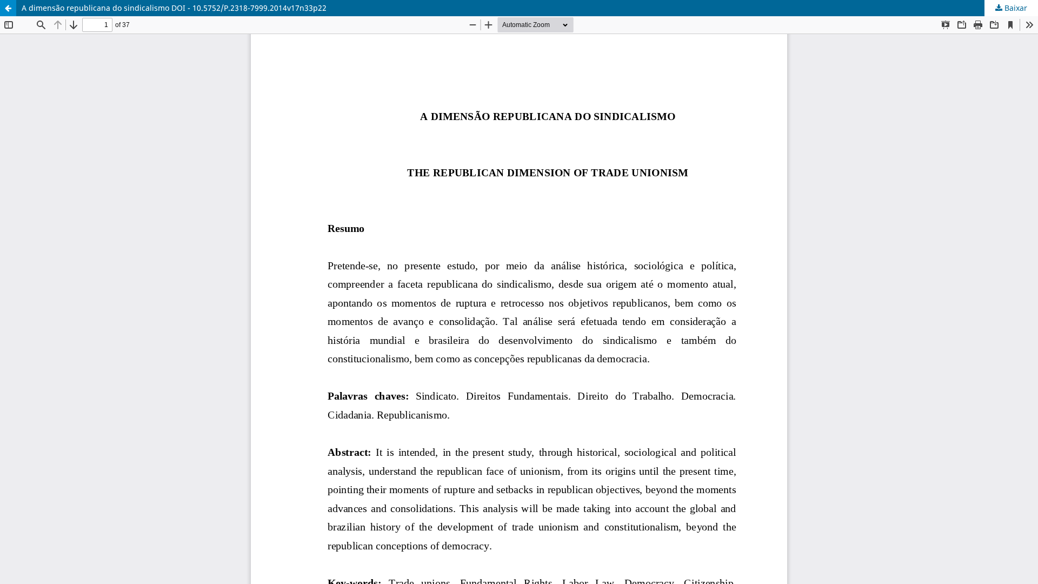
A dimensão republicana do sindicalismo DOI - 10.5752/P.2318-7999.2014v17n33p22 (174, 8)
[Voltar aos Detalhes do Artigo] (8, 8)
